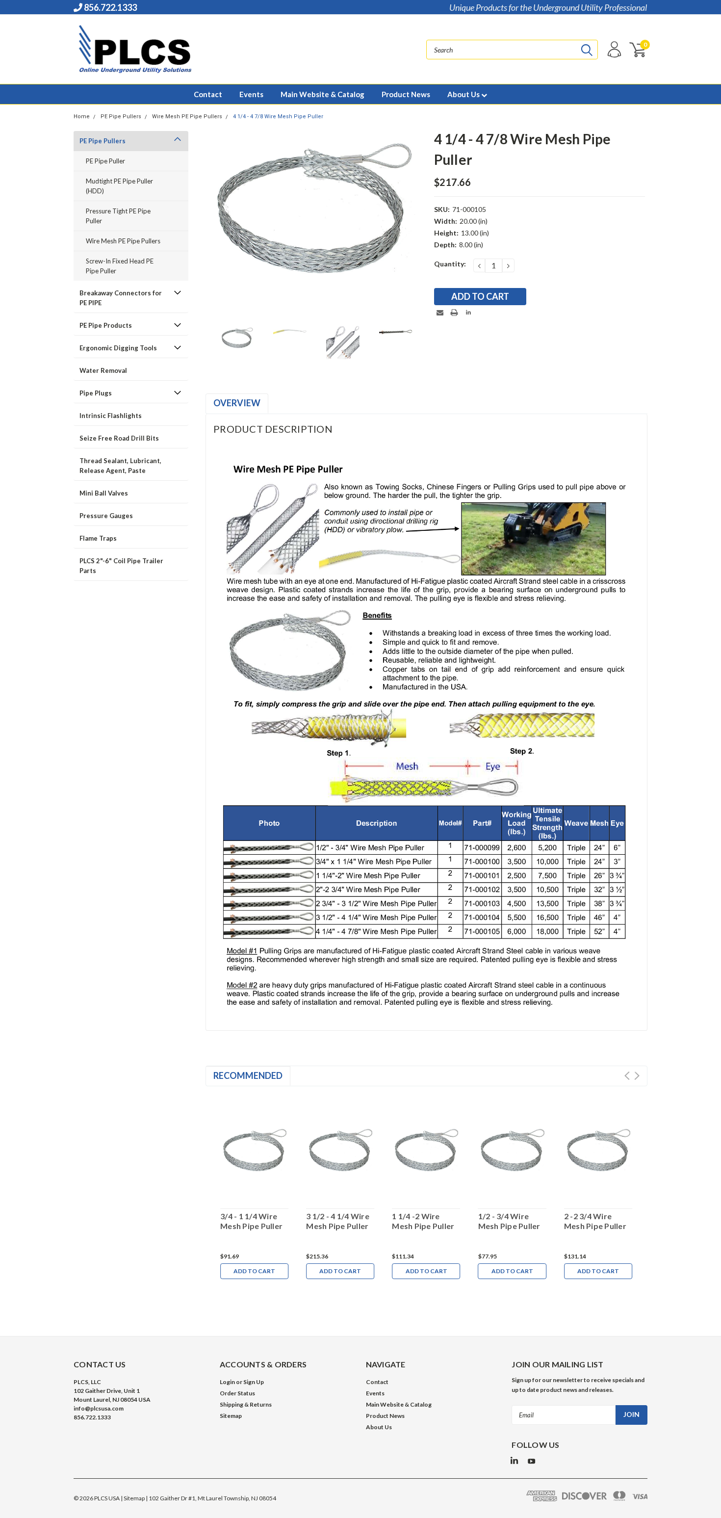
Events (251, 94)
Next (637, 1076)
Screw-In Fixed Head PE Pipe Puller (120, 266)
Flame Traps (98, 538)
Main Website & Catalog (322, 94)
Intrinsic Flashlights (110, 415)
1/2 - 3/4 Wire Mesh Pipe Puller (509, 1220)
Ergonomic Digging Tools (118, 348)
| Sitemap (133, 1498)
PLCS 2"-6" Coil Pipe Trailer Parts (121, 566)
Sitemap (231, 1415)
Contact (208, 94)
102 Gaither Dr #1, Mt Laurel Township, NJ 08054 (212, 1498)
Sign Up (253, 1382)
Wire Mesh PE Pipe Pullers (187, 116)
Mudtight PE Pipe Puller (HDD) (119, 186)
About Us (464, 94)
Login (227, 1382)
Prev (627, 1076)
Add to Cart (254, 1271)
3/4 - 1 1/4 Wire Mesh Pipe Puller (251, 1220)
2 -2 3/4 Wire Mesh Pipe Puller (595, 1220)
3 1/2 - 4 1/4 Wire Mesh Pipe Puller (337, 1220)
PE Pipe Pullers (121, 116)
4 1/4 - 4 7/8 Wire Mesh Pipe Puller (278, 116)
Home (82, 116)
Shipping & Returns (246, 1404)
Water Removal (103, 370)
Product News (406, 94)
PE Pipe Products (105, 325)
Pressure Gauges (106, 516)
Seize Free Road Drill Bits (119, 438)
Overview (236, 402)
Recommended (248, 1075)
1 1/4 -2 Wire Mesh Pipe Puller (423, 1220)
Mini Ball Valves (103, 493)
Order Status (237, 1393)
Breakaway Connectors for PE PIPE (120, 298)
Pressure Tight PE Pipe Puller (118, 216)
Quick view (254, 1147)
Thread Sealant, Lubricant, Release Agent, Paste (120, 465)
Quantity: (450, 264)
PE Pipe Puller (105, 161)
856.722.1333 (109, 7)
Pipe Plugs (95, 393)
